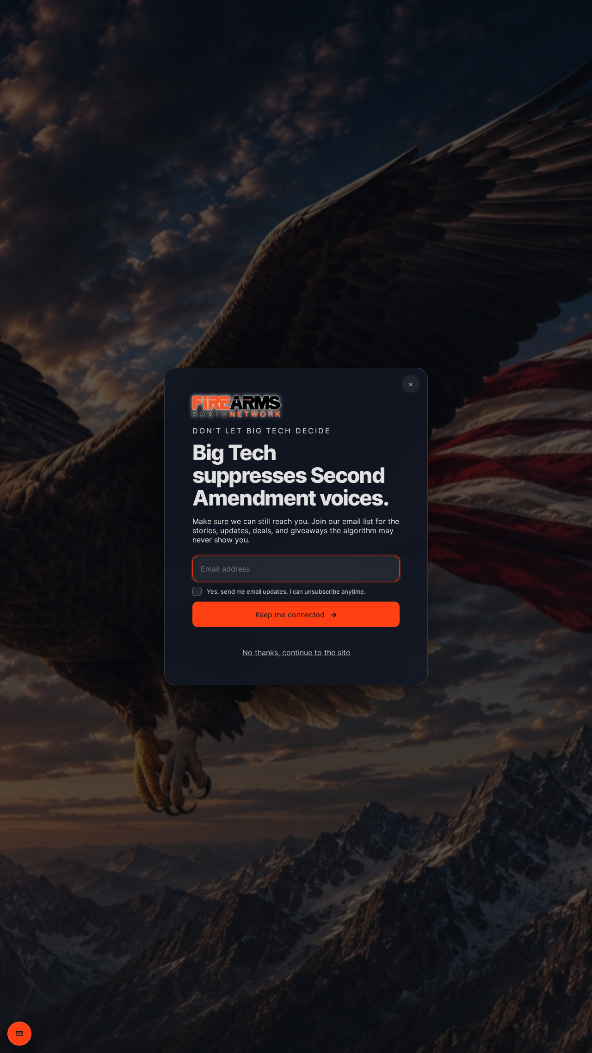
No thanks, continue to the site (296, 652)
